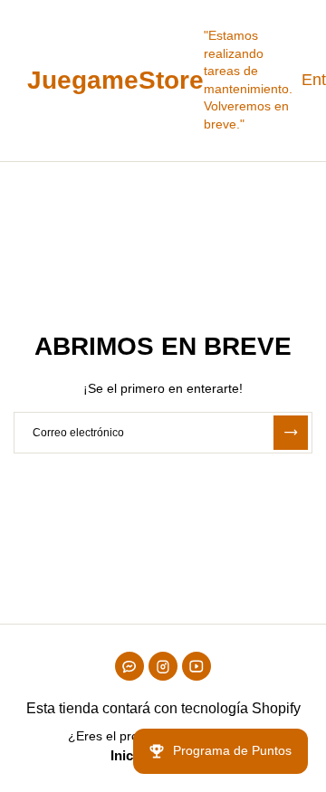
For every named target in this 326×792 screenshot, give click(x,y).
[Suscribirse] (290, 432)
